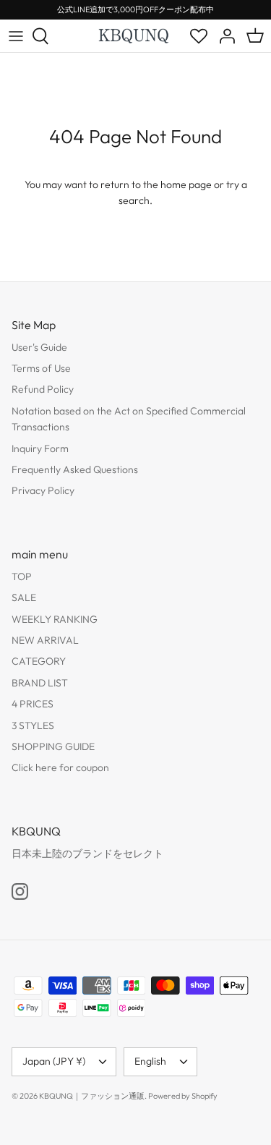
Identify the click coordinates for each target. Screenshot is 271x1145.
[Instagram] (20, 891)
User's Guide (39, 347)
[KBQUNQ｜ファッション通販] (134, 35)
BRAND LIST (40, 682)
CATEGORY (39, 661)
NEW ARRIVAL (45, 640)
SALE (24, 597)
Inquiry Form (40, 448)
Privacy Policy (43, 490)
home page (186, 184)
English (150, 1061)
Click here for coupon (60, 767)
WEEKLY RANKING (55, 619)
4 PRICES (32, 703)
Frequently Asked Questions (75, 469)
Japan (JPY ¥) (53, 1061)
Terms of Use (41, 368)
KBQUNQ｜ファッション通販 (92, 1096)
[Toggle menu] (16, 36)
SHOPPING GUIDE (53, 746)
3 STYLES (33, 725)
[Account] (223, 36)
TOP (22, 576)
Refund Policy (43, 389)
